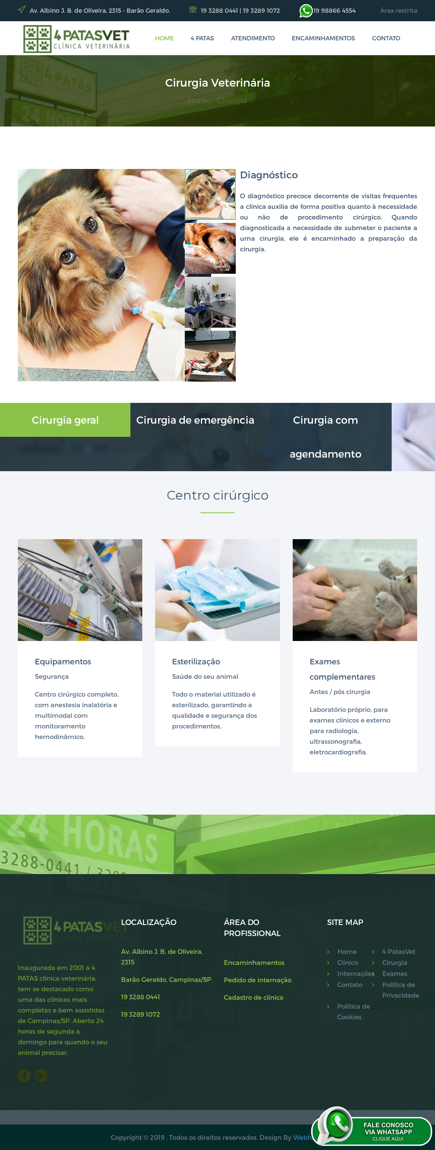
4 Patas (202, 38)
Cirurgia (232, 100)
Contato (349, 984)
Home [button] (164, 38)
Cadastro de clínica (253, 997)
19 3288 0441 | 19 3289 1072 (240, 10)
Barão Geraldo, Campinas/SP (166, 979)
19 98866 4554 (335, 10)
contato (386, 38)
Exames (394, 973)
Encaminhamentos (323, 38)
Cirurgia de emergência (195, 419)
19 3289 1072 (140, 1014)
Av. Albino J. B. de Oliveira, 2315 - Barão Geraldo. (100, 10)
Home (199, 100)
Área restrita (398, 10)
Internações (354, 973)
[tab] (210, 194)
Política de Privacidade (399, 990)
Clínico (347, 962)
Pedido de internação (257, 980)
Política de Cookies (353, 1011)
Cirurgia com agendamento (326, 436)
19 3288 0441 (140, 997)
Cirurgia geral (65, 419)
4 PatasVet (398, 951)
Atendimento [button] (253, 38)
